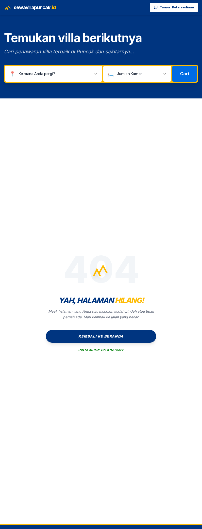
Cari (184, 73)
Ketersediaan (177, 7)
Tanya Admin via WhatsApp (101, 349)
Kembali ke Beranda (100, 336)
